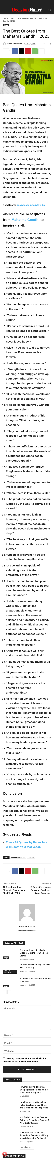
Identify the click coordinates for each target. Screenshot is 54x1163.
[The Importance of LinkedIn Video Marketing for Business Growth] (10, 954)
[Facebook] (13, 3)
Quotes (31, 857)
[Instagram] (19, 3)
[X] (35, 3)
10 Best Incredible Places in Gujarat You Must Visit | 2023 (14, 890)
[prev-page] (4, 992)
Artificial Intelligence (8, 971)
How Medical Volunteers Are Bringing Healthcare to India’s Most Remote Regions (34, 1090)
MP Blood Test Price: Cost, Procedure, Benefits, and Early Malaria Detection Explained (34, 1135)
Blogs (13, 18)
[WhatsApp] (35, 51)
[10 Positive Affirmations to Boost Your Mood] (10, 982)
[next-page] (9, 992)
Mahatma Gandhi (25, 220)
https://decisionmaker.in (27, 931)
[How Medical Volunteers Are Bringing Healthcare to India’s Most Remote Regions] (10, 1091)
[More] (41, 51)
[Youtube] (41, 3)
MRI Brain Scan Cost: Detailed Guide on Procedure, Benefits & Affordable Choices (34, 1120)
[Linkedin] (24, 3)
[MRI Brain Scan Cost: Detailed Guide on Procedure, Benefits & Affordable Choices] (10, 1121)
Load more (26, 1147)
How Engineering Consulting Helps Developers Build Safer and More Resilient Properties (34, 1105)
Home (5, 18)
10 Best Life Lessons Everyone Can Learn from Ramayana (40, 890)
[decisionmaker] (5, 43)
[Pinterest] (30, 3)
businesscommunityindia (31, 204)
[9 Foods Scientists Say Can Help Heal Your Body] (10, 968)
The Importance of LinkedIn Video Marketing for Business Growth (34, 953)
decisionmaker (15, 44)
